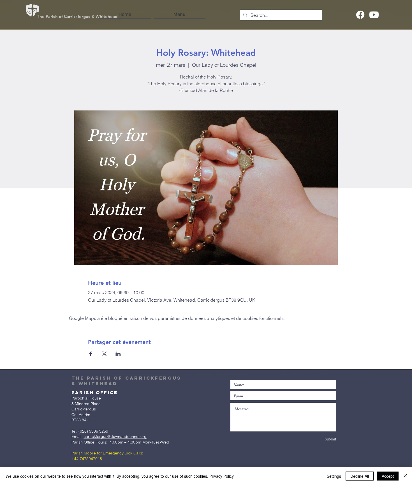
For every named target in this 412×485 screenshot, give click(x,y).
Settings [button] (334, 476)
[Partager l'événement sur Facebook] (90, 354)
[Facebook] (360, 14)
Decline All (359, 476)
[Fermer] (405, 476)
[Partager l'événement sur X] (104, 354)
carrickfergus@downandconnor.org (115, 436)
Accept (388, 476)
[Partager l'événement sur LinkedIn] (118, 354)
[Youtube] (374, 14)
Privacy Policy (221, 476)
